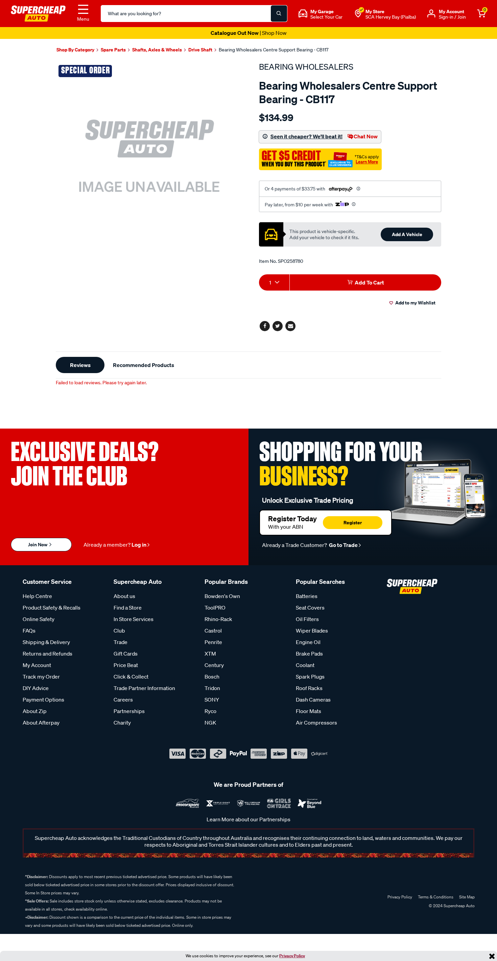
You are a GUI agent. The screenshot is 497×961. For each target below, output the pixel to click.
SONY (212, 699)
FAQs (29, 630)
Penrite (213, 642)
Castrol (213, 630)
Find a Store (128, 607)
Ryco (210, 711)
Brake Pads (309, 653)
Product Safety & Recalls (51, 607)
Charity (122, 722)
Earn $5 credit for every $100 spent (248, 32)
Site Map (467, 897)
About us (124, 596)
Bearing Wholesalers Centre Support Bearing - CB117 (273, 50)
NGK (210, 722)
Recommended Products (143, 365)
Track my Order (41, 676)
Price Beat (126, 665)
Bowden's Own (222, 596)
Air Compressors (316, 722)
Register (353, 522)
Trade (120, 642)
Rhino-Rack (218, 619)
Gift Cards (126, 653)
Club (119, 630)
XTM (210, 653)
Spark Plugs (310, 676)
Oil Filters (307, 619)
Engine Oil (308, 642)
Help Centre (37, 596)
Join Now (38, 544)
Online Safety (38, 619)
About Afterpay (41, 722)
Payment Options (43, 699)
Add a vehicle (407, 234)
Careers (123, 699)
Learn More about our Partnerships (248, 819)
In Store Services (133, 619)
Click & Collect (131, 676)
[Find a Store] (358, 13)
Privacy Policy (292, 956)
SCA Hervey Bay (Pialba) (390, 17)
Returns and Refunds (47, 653)
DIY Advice (36, 688)
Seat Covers (310, 607)
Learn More (367, 162)
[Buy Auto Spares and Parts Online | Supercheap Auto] (38, 12)
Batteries (306, 596)
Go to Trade (343, 545)
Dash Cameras (313, 699)
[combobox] (274, 282)
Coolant (305, 665)
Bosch (212, 676)
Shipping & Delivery (46, 642)
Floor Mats (308, 711)
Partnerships (129, 711)
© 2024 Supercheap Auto (451, 906)
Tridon (212, 688)
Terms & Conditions (435, 897)
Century (214, 665)
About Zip (35, 711)
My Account (37, 665)
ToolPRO (215, 607)
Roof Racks (309, 688)
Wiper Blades (312, 630)
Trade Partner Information (144, 688)
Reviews (80, 365)
